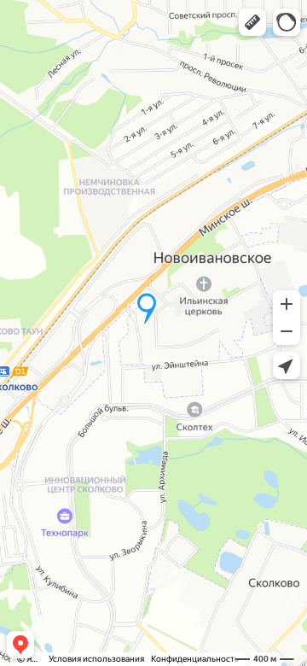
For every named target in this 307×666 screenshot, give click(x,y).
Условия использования (96, 658)
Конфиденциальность (195, 658)
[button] (252, 22)
